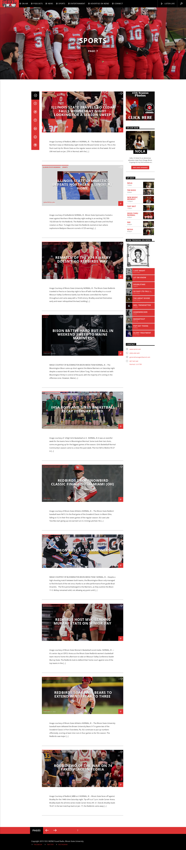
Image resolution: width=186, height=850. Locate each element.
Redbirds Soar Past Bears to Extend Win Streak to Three (83, 694)
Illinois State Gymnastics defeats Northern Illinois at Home (82, 184)
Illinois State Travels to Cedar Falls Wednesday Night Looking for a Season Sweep (83, 111)
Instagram (62, 844)
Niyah (130, 229)
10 (93, 830)
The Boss (131, 190)
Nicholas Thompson (49, 637)
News (50, 3)
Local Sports (48, 537)
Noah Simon (47, 352)
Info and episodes (140, 168)
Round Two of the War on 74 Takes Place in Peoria (83, 767)
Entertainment (78, 3)
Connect (119, 3)
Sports (61, 3)
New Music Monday (132, 198)
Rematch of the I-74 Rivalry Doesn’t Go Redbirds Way (83, 259)
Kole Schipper (47, 275)
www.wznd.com (135, 349)
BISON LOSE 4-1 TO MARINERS (83, 550)
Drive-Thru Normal (132, 214)
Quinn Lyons (47, 425)
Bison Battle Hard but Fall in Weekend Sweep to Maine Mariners (83, 334)
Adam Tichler (47, 129)
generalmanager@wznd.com (139, 357)
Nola (130, 183)
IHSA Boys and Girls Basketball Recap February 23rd (83, 409)
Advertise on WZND (100, 3)
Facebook (38, 844)
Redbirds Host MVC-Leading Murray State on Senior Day (82, 621)
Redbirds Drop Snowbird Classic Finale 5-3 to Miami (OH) (82, 482)
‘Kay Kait (131, 206)
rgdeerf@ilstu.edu (49, 202)
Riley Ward (46, 498)
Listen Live (169, 3)
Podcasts (38, 3)
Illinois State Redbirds (51, 94)
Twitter (50, 844)
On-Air (25, 3)
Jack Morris (46, 564)
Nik (129, 222)
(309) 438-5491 (134, 353)
